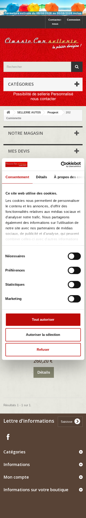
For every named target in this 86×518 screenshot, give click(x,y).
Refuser (43, 349)
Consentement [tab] (17, 177)
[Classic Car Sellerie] (43, 41)
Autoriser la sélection (43, 335)
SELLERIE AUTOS (29, 112)
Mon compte (16, 477)
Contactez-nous (55, 21)
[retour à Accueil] (8, 112)
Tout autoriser (43, 319)
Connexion (73, 19)
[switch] (69, 268)
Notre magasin (25, 133)
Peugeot (52, 112)
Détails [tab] (41, 177)
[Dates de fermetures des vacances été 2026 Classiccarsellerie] (43, 8)
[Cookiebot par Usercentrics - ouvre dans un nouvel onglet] (61, 164)
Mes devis (19, 151)
